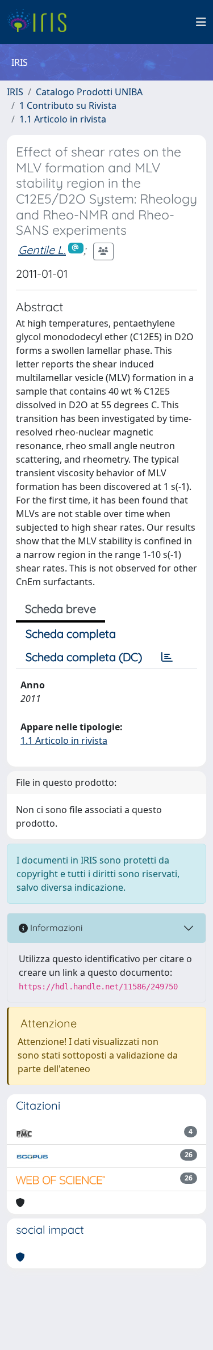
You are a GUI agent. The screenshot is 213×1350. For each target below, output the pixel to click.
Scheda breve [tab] (60, 609)
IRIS (15, 92)
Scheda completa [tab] (71, 634)
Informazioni (55, 927)
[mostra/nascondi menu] (201, 22)
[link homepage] (41, 22)
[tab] (167, 657)
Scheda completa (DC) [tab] (84, 657)
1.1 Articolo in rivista (62, 119)
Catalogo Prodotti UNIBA (89, 92)
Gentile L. (42, 250)
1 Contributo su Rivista (67, 105)
